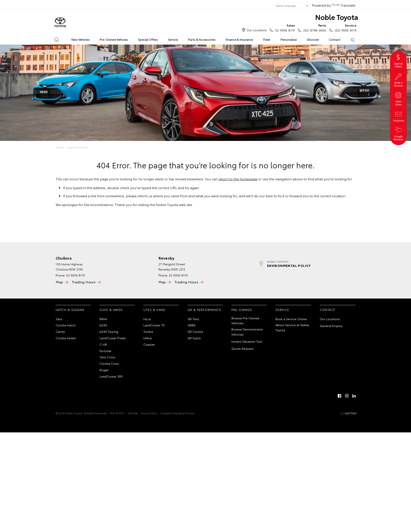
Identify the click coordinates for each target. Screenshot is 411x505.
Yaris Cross (107, 357)
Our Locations (257, 30)
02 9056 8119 (285, 27)
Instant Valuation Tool (246, 341)
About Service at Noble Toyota (292, 327)
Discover (313, 39)
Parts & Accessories (202, 39)
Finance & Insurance (239, 39)
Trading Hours (83, 281)
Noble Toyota (336, 17)
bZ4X (103, 325)
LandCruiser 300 (111, 376)
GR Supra (194, 338)
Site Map (132, 413)
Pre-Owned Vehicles (114, 39)
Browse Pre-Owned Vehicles (245, 320)
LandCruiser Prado (113, 338)
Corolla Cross (109, 363)
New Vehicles (80, 39)
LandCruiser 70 (154, 325)
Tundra (148, 331)
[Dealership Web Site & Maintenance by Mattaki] (348, 413)
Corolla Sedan (66, 338)
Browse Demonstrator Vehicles (247, 331)
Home (56, 38)
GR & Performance (204, 310)
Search (352, 39)
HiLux (147, 319)
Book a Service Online (291, 319)
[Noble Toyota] (60, 22)
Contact (334, 39)
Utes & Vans (154, 310)
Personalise (288, 39)
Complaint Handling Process (177, 413)
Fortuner (106, 351)
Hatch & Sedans (70, 310)
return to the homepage (237, 178)
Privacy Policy (149, 413)
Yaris (59, 319)
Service (173, 39)
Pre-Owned (241, 310)
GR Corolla (195, 331)
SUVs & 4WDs (111, 310)
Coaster (149, 344)
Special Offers (148, 39)
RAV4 (103, 319)
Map (59, 281)
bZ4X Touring (109, 331)
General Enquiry (331, 326)
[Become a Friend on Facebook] (339, 395)
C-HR (103, 344)
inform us (144, 195)
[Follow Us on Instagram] (346, 395)
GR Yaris (193, 319)
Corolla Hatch (66, 325)
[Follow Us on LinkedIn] (354, 395)
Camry (60, 331)
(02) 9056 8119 (345, 27)
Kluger (104, 370)
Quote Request (242, 348)
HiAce (147, 338)
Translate (347, 5)
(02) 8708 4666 (314, 27)
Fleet (266, 39)
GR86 (191, 325)
